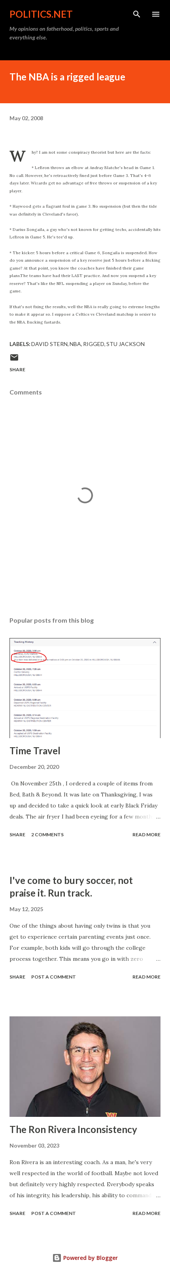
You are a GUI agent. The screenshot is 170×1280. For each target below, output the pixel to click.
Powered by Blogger (90, 1257)
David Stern (49, 343)
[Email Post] (14, 360)
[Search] (137, 14)
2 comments (47, 834)
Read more (146, 834)
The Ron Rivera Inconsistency (73, 1129)
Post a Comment (53, 977)
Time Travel (34, 750)
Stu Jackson (125, 343)
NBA (75, 343)
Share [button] (17, 369)
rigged (93, 343)
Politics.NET (41, 14)
